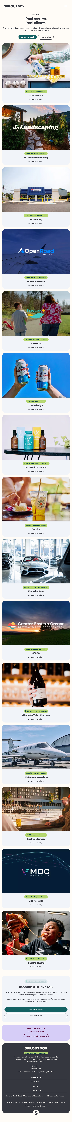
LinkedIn (44, 1106)
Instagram (36, 1106)
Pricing (35, 1082)
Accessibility (23, 1103)
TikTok (27, 1106)
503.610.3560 (36, 1069)
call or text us (36, 1016)
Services (35, 1077)
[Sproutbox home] (14, 6)
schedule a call (27, 37)
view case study (35, 99)
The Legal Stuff (11, 1103)
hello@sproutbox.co (36, 1066)
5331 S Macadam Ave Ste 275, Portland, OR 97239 (36, 1072)
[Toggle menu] (65, 6)
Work (35, 1086)
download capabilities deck (35, 1036)
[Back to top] (36, 1113)
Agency (35, 1090)
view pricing (45, 37)
